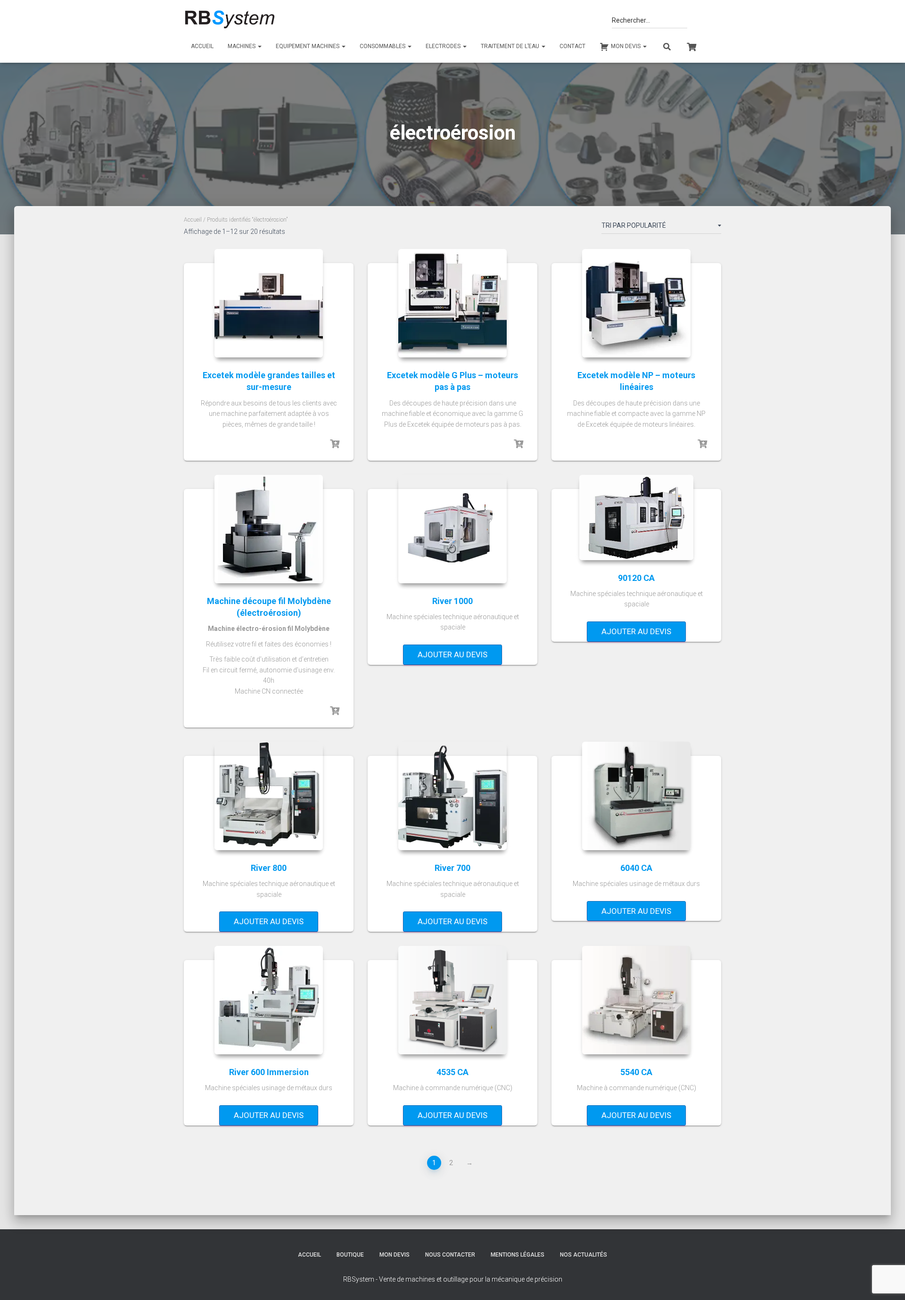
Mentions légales (517, 1254)
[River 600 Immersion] (268, 1000)
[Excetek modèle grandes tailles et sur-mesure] (268, 303)
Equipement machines (308, 46)
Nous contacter (450, 1254)
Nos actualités (583, 1254)
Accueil (202, 46)
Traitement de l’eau (511, 46)
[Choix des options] (334, 444)
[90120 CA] (636, 517)
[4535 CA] (452, 1000)
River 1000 (452, 601)
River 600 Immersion (269, 1072)
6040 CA (636, 868)
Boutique (350, 1254)
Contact (572, 46)
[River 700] (452, 796)
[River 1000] (452, 529)
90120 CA (636, 578)
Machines (242, 46)
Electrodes (444, 46)
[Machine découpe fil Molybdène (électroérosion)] (268, 529)
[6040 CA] (636, 796)
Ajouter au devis (452, 654)
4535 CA (452, 1072)
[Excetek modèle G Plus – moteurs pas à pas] (452, 303)
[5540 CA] (636, 1000)
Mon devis (394, 1254)
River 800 (269, 868)
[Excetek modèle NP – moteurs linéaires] (636, 303)
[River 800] (268, 796)
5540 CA (636, 1072)
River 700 (452, 868)
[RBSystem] (229, 20)
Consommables (383, 46)
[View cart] (691, 45)
